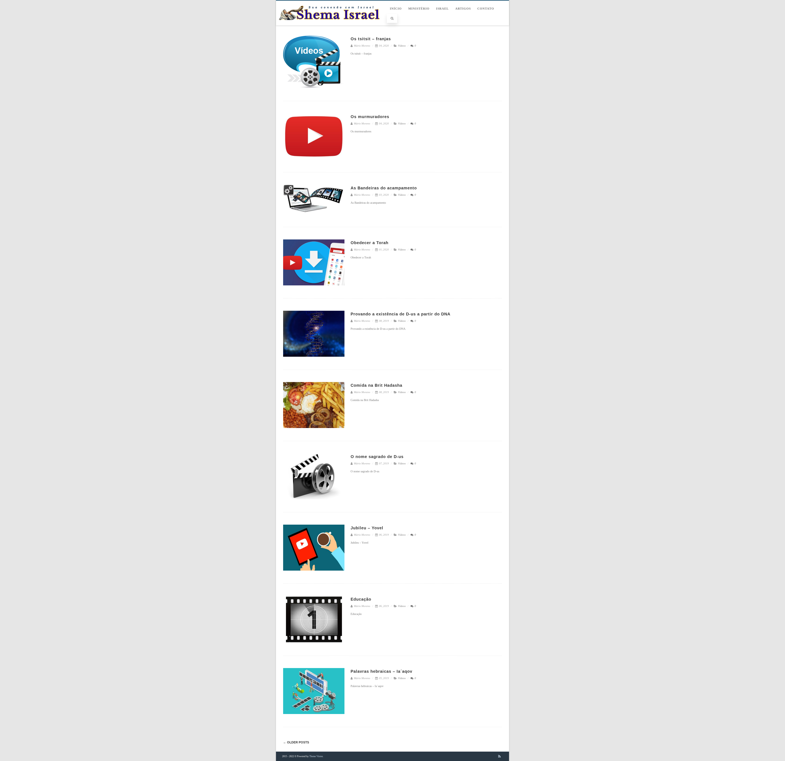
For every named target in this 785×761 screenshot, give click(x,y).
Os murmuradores (370, 116)
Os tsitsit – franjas (371, 39)
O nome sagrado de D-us (377, 456)
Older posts (296, 742)
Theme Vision (316, 756)
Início (396, 8)
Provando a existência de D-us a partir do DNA (400, 314)
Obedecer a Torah (369, 242)
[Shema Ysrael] (331, 24)
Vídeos (402, 45)
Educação (361, 599)
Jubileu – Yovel (367, 528)
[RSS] (499, 756)
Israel (442, 8)
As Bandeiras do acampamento (384, 188)
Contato (485, 8)
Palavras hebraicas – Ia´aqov (381, 671)
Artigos (463, 8)
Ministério (419, 8)
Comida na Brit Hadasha (376, 385)
